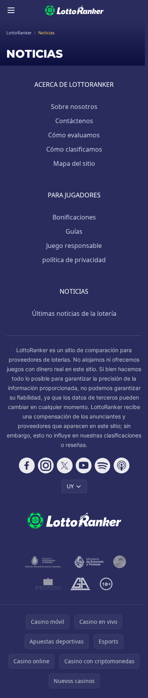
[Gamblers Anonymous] (80, 584)
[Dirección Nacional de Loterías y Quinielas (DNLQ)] (43, 561)
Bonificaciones (74, 217)
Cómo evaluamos (74, 135)
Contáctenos (74, 120)
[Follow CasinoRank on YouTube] (84, 465)
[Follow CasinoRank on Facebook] (27, 465)
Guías (74, 231)
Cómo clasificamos (74, 149)
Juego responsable (74, 245)
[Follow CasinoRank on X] (65, 465)
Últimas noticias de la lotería (74, 313)
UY (70, 486)
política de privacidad (74, 259)
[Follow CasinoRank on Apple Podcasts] (121, 465)
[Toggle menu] (11, 10)
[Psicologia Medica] (48, 584)
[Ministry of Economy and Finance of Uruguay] (89, 561)
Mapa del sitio (74, 163)
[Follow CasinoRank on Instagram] (46, 465)
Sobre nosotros (74, 106)
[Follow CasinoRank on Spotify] (103, 465)
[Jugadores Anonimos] (119, 561)
